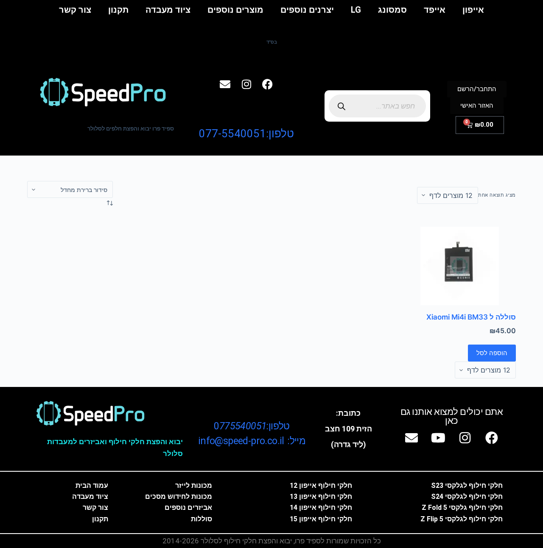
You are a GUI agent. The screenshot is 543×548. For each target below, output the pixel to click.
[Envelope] (225, 84)
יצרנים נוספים (307, 10)
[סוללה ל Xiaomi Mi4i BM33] (459, 265)
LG (356, 10)
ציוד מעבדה (168, 10)
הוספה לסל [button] (491, 353)
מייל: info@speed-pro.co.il (251, 441)
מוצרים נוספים (235, 10)
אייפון (473, 10)
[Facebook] (267, 84)
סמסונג (392, 10)
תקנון (118, 10)
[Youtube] (438, 437)
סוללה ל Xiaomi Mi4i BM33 (471, 317)
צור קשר (75, 10)
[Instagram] (246, 84)
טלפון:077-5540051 (246, 133)
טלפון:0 (251, 426)
